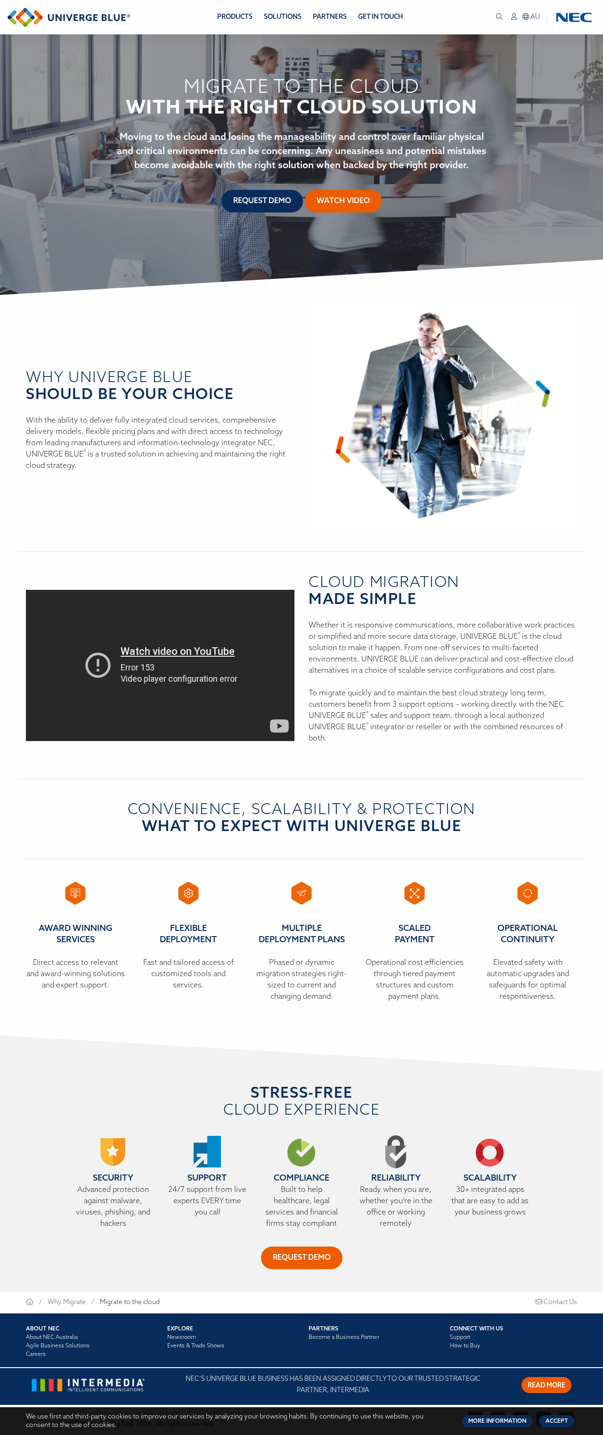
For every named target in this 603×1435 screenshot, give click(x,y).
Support (460, 1337)
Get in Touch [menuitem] (380, 17)
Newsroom (181, 1337)
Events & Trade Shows (195, 1346)
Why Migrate (67, 1302)
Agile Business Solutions (58, 1346)
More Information (497, 1421)
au (534, 17)
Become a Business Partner (344, 1337)
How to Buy (465, 1346)
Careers (36, 1354)
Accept (557, 1421)
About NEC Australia (52, 1337)
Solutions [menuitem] (283, 17)
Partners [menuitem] (330, 17)
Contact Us (559, 1302)
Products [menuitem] (235, 17)
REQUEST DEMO (302, 1258)
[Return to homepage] (69, 17)
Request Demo (262, 201)
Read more (546, 1385)
